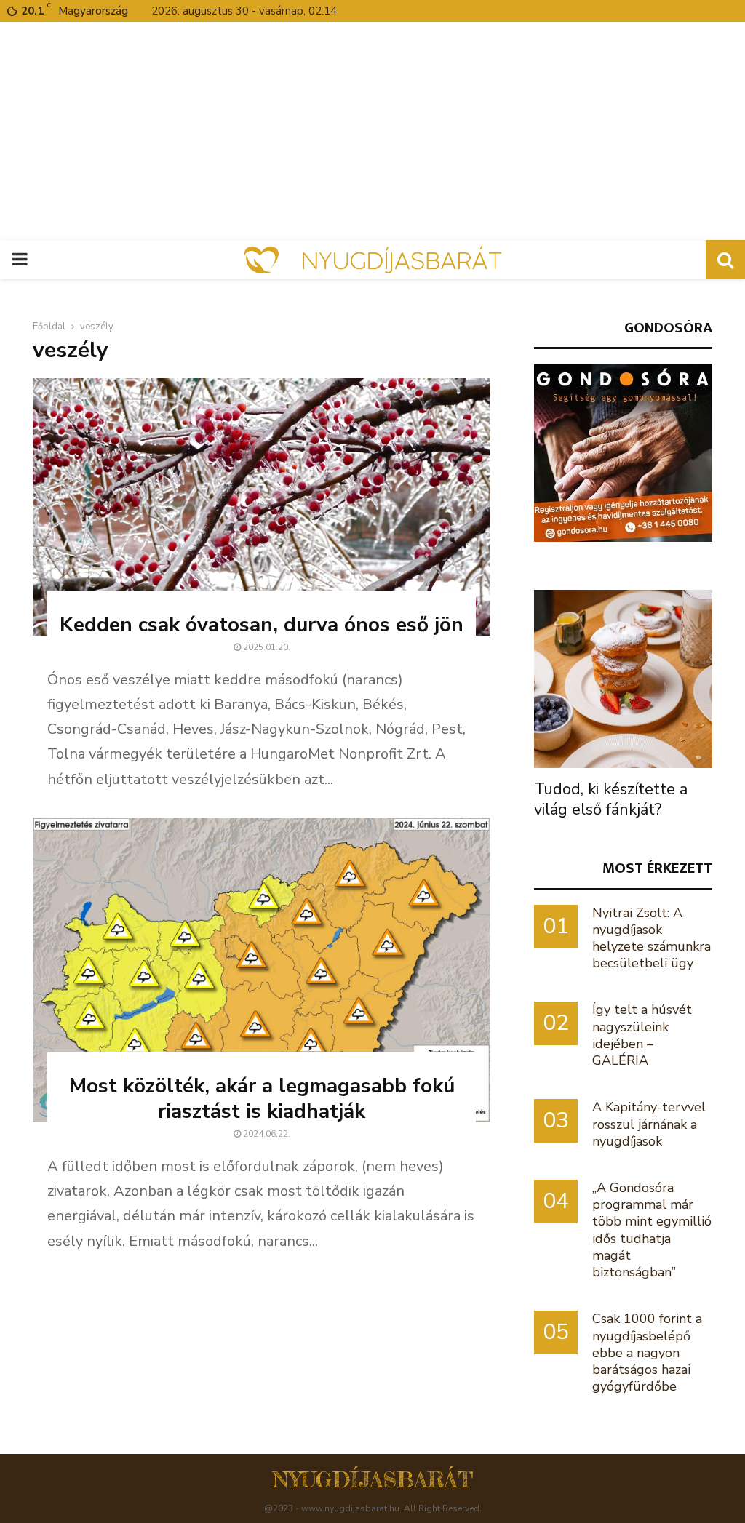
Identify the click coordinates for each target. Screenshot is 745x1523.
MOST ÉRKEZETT (657, 868)
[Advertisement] (372, 131)
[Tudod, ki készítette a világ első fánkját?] (623, 679)
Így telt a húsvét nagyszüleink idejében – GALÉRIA (642, 1035)
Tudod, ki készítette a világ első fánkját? (611, 799)
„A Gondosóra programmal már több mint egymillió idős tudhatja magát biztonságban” (652, 1230)
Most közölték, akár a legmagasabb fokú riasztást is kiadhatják (262, 1098)
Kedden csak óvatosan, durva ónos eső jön (261, 625)
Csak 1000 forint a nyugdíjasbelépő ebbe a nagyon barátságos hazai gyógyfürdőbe (647, 1352)
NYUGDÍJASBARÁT (373, 1479)
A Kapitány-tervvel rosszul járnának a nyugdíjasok (649, 1123)
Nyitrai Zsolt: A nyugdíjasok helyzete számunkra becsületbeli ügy (651, 938)
